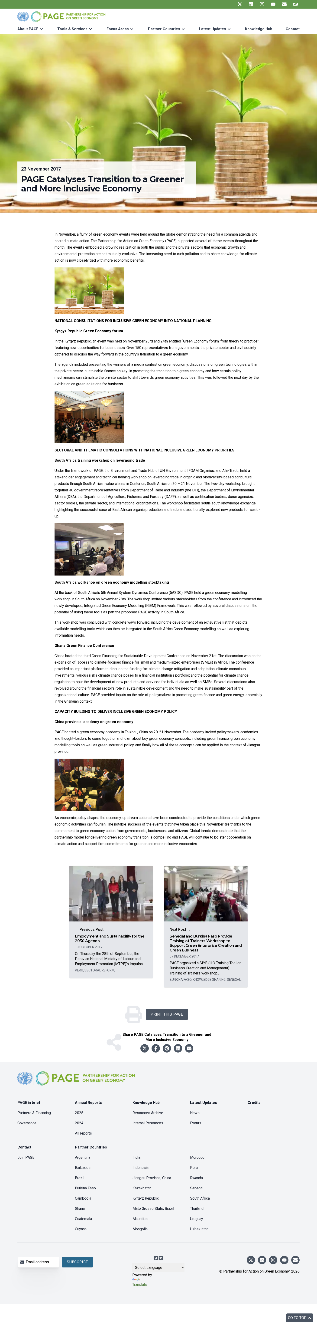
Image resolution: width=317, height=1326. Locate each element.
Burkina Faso (85, 1188)
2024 (79, 1123)
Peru (194, 1167)
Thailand (197, 1208)
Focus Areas (118, 29)
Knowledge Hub (258, 29)
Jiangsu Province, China (152, 1178)
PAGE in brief (28, 1102)
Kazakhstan (142, 1188)
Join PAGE (25, 1157)
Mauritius (140, 1219)
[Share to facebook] (156, 1048)
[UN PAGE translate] (295, 4)
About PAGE (27, 29)
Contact (293, 29)
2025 (79, 1113)
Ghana (80, 1208)
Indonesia (141, 1167)
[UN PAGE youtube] (273, 4)
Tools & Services (72, 29)
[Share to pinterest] (167, 1048)
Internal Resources (148, 1123)
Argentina (82, 1157)
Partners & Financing (34, 1113)
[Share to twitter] (144, 1048)
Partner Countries (164, 29)
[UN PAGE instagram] (262, 4)
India (136, 1157)
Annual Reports (88, 1102)
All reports (83, 1133)
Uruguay (196, 1219)
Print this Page (167, 1014)
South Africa (200, 1198)
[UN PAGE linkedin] (251, 4)
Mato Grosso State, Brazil (153, 1208)
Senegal (196, 1188)
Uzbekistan (199, 1229)
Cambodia (83, 1198)
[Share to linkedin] (178, 1048)
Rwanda (196, 1178)
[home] (76, 1082)
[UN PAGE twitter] (240, 4)
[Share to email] (189, 1048)
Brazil (79, 1178)
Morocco (197, 1157)
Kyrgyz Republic (146, 1198)
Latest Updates (212, 29)
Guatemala (83, 1219)
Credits (254, 1102)
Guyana (81, 1229)
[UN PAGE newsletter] (284, 4)
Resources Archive (148, 1113)
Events (195, 1123)
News (195, 1113)
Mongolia (140, 1229)
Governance (26, 1123)
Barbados (83, 1167)
